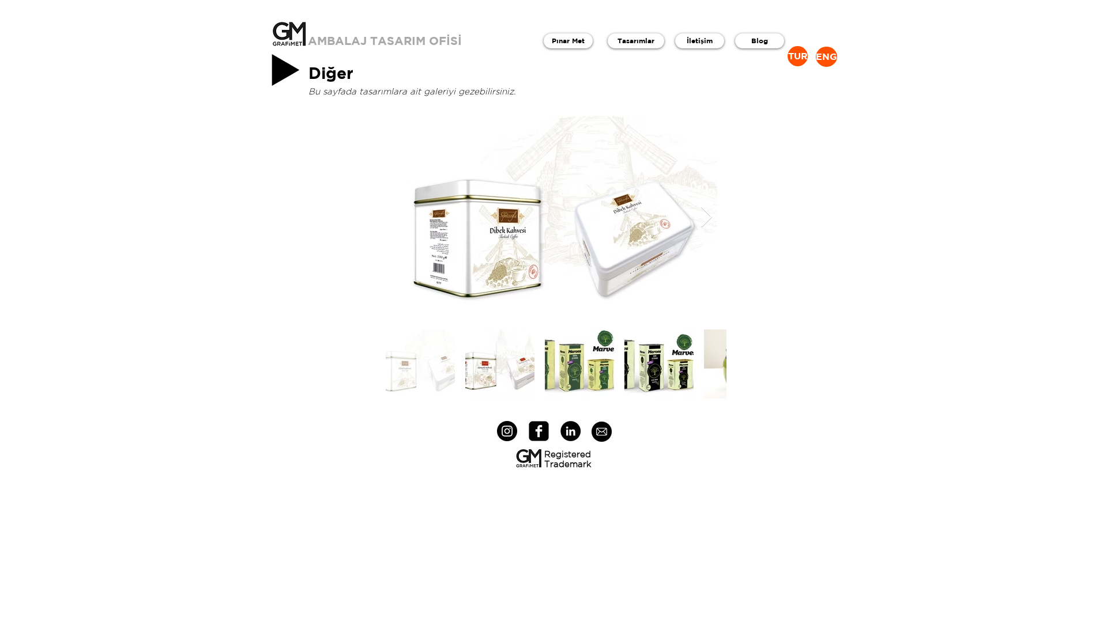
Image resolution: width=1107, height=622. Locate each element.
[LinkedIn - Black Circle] (570, 431)
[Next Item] (706, 217)
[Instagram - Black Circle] (507, 431)
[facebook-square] (539, 431)
